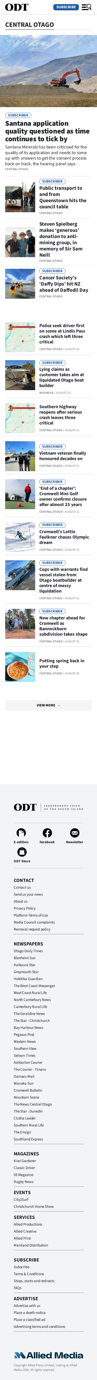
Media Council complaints (34, 922)
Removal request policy (32, 929)
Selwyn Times (24, 1055)
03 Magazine (23, 1175)
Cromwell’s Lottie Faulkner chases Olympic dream (64, 537)
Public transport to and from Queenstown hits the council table (62, 197)
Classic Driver (24, 1168)
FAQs (17, 1288)
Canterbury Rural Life (30, 1007)
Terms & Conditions (29, 1274)
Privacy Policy (25, 908)
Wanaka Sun (24, 1083)
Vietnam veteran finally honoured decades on (62, 456)
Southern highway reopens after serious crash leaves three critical (60, 415)
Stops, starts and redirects (34, 1281)
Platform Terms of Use (31, 915)
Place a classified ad (29, 1319)
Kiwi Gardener (25, 1161)
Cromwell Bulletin (28, 1090)
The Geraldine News (29, 1013)
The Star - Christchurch (32, 1020)
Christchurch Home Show (34, 1206)
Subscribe (66, 7)
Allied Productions (28, 1224)
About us (20, 901)
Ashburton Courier (28, 1062)
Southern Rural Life (29, 1125)
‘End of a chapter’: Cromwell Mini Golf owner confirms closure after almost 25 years (63, 496)
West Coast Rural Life (30, 993)
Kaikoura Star (24, 965)
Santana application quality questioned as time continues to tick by (47, 131)
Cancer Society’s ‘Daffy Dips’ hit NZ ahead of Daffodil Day (63, 284)
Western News (25, 1041)
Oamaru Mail (24, 1076)
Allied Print (22, 1238)
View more (46, 705)
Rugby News (23, 1182)
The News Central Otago (33, 1104)
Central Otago (16, 169)
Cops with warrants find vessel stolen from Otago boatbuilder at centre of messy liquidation (63, 580)
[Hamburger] (86, 7)
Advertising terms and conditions (39, 1326)
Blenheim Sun (24, 958)
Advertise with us (27, 1305)
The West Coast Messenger (34, 986)
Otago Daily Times (28, 951)
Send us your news (28, 894)
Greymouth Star (26, 972)
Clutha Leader (25, 1118)
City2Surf (21, 1199)
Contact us (22, 887)
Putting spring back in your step (61, 663)
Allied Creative (25, 1231)
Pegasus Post (24, 1034)
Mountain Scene (26, 1097)
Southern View (25, 1048)
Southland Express (28, 1139)
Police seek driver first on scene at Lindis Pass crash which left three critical (62, 333)
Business (46, 393)
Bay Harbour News (28, 1027)
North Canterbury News (32, 1000)
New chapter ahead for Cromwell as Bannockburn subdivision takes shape (63, 626)
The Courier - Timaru (30, 1069)
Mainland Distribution (31, 1245)
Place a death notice (30, 1312)
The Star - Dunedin (28, 1111)
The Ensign (22, 1132)
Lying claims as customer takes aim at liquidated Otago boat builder (61, 377)
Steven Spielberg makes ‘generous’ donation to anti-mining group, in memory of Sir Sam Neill (61, 239)
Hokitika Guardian (28, 979)
